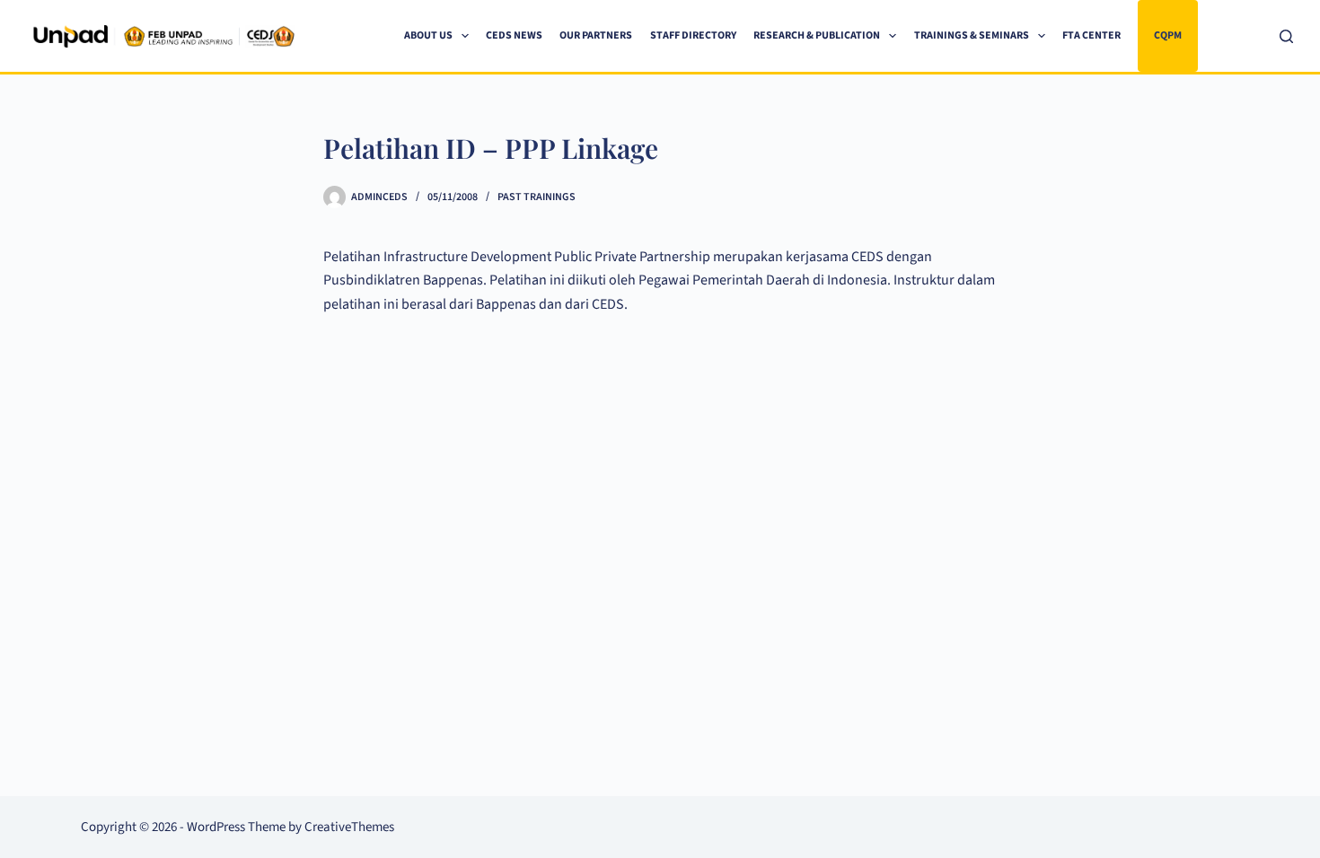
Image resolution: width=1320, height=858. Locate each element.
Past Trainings (536, 197)
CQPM (1168, 35)
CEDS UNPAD (351, 36)
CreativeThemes (349, 827)
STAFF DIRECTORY (693, 35)
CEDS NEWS (514, 35)
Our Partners (595, 35)
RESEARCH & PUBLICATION (816, 35)
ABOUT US (428, 35)
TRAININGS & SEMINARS (971, 35)
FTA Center (1091, 35)
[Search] (1286, 36)
